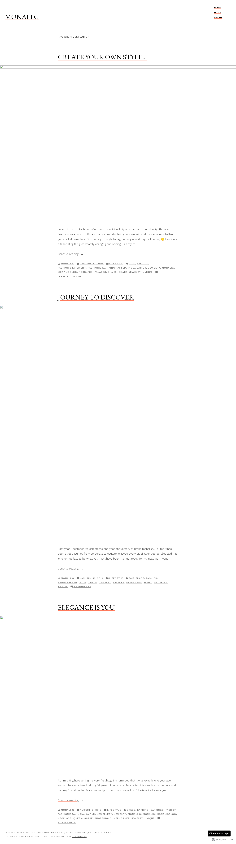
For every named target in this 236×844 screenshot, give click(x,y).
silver (112, 272)
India (131, 267)
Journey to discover (96, 297)
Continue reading (68, 254)
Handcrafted (116, 267)
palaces (100, 272)
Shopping (161, 582)
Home (217, 12)
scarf (88, 818)
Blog (217, 7)
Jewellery (104, 814)
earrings (157, 810)
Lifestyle (116, 263)
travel (63, 586)
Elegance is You (86, 607)
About (218, 17)
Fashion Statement (72, 267)
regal (148, 582)
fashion (142, 263)
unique (148, 272)
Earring (143, 810)
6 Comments (82, 587)
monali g (22, 16)
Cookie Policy (79, 836)
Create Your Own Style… (102, 56)
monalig (168, 267)
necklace (85, 272)
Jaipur (141, 267)
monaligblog (67, 272)
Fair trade (136, 578)
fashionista (96, 267)
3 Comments (67, 822)
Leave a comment (70, 276)
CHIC (132, 263)
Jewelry (154, 267)
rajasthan (134, 582)
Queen (77, 818)
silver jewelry (130, 272)
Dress (131, 810)
